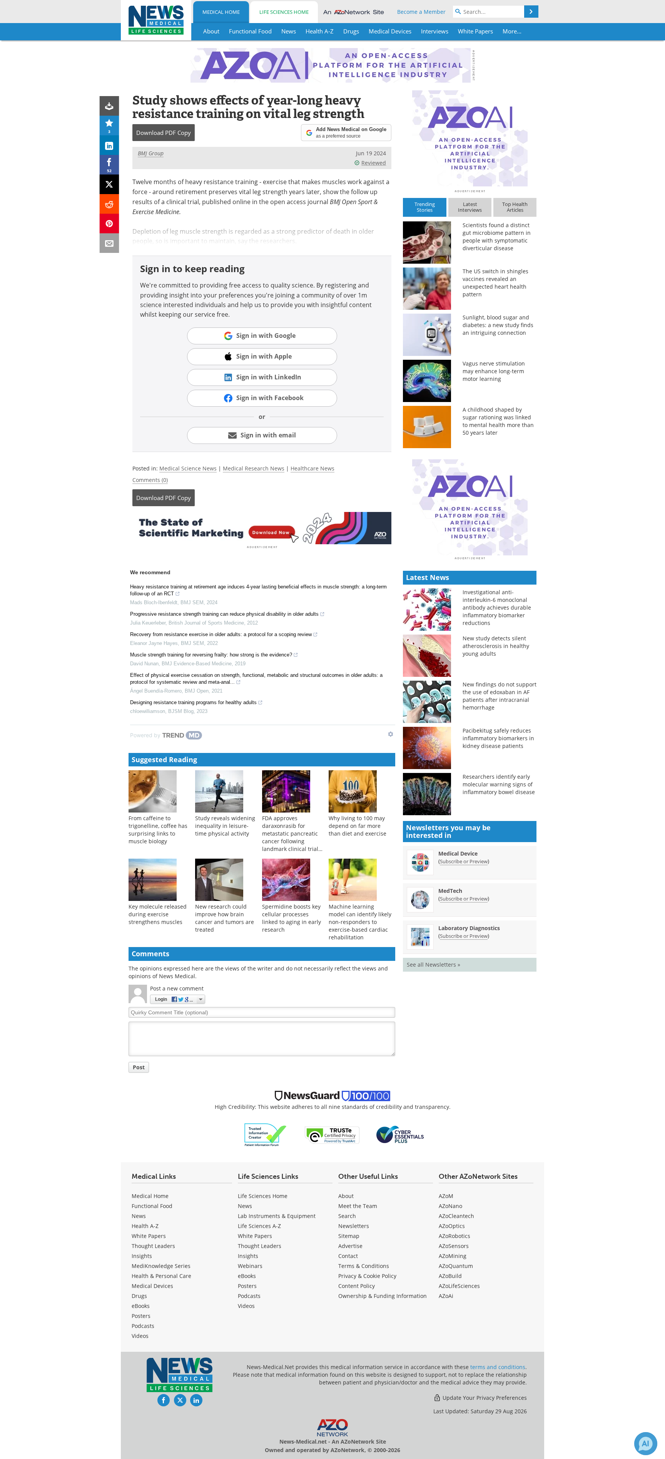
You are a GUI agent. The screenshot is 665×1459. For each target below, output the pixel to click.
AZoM (446, 1196)
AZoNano (450, 1206)
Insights (142, 1256)
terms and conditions (497, 1367)
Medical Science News (188, 468)
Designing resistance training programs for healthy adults (193, 702)
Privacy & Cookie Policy (367, 1276)
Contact (348, 1256)
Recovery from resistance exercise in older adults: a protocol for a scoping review (221, 634)
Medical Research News (253, 468)
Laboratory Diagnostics (469, 928)
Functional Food (152, 1206)
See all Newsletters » (433, 964)
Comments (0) (150, 480)
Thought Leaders (153, 1246)
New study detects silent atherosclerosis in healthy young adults (496, 646)
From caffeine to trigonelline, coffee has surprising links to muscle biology (158, 829)
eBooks (141, 1305)
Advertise (350, 1246)
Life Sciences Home (284, 11)
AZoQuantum (456, 1266)
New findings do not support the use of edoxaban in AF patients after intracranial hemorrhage (499, 696)
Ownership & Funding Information (382, 1295)
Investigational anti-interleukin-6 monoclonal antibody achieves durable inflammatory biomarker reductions (497, 607)
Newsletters (353, 1226)
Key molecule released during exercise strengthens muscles (158, 914)
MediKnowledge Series (161, 1266)
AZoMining (452, 1256)
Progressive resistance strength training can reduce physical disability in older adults (224, 614)
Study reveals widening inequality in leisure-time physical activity (225, 825)
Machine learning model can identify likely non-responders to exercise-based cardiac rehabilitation (360, 922)
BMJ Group (151, 153)
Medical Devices (152, 1286)
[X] (109, 184)
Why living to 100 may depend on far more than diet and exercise (357, 825)
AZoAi (446, 1295)
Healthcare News (312, 468)
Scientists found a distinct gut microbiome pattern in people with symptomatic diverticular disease (497, 236)
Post (139, 1067)
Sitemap (348, 1236)
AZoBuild (450, 1276)
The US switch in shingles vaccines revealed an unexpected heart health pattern (495, 283)
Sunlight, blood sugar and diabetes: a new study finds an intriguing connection (498, 325)
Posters (141, 1315)
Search (347, 1216)
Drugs (139, 1295)
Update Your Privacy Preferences (484, 1397)
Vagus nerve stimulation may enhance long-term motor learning (494, 371)
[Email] (109, 243)
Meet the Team (357, 1206)
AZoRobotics (454, 1236)
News (139, 1216)
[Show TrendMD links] (391, 734)
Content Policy (356, 1286)
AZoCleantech (456, 1216)
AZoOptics (452, 1226)
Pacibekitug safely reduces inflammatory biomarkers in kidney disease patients (498, 738)
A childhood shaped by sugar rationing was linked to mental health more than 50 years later (498, 421)
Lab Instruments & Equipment (277, 1216)
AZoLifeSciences (459, 1286)
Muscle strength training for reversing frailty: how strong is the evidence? (211, 655)
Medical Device (458, 853)
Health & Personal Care (161, 1276)
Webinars (250, 1266)
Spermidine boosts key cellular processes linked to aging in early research (291, 918)
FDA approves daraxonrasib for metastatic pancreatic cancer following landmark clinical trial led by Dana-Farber (290, 837)
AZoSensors (454, 1246)
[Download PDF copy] (109, 106)
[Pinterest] (109, 223)
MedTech (450, 890)
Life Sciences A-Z (259, 1226)
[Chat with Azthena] (645, 1443)
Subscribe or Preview (464, 861)
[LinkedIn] (109, 145)
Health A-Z (145, 1226)
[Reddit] (109, 204)
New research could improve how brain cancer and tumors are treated (224, 918)
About (346, 1196)
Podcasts (143, 1325)
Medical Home (221, 11)
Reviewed (373, 162)
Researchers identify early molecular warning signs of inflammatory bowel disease (499, 784)
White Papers (149, 1236)
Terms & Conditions (363, 1266)
